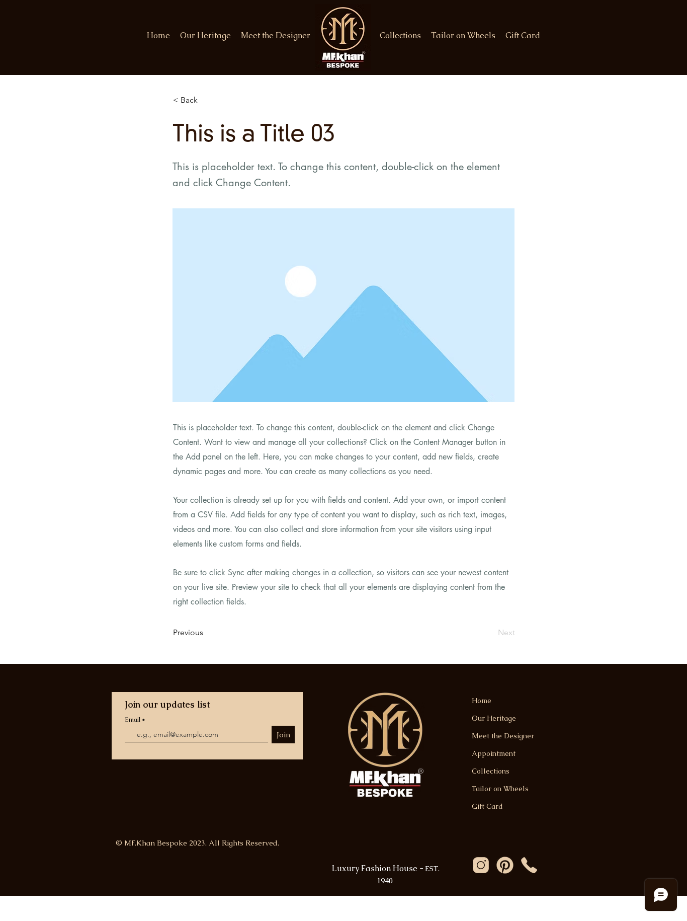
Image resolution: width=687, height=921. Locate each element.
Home (481, 700)
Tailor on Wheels (500, 788)
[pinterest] (505, 865)
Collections (490, 771)
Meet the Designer (503, 735)
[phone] (529, 865)
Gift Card (487, 806)
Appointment (494, 753)
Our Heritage (494, 718)
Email (133, 720)
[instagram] (481, 865)
